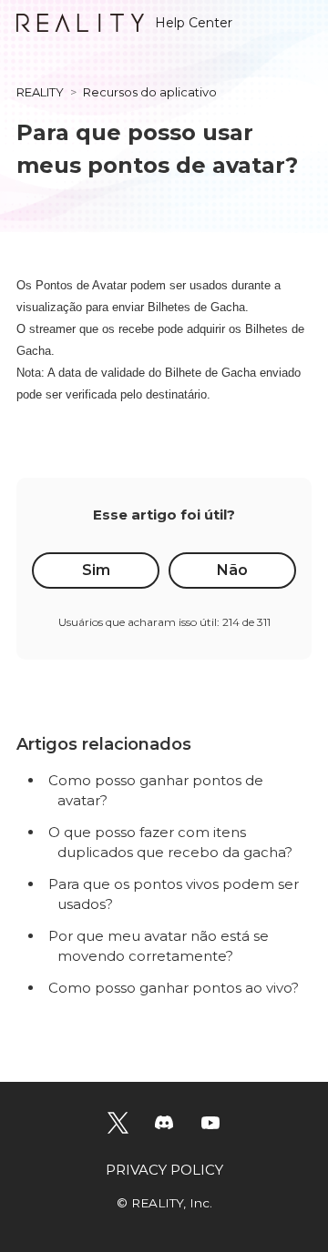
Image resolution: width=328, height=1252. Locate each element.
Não (232, 570)
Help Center (193, 23)
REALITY (40, 92)
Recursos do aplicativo (150, 92)
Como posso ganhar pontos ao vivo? (173, 987)
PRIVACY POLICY (164, 1169)
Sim (96, 570)
